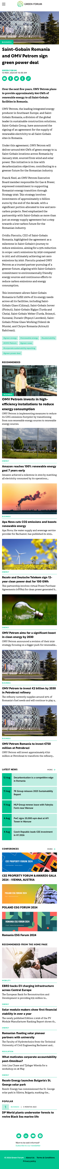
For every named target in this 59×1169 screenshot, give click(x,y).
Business (7, 42)
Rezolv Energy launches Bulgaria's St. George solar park (26, 1082)
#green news (26, 343)
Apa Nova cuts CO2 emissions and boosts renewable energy (29, 524)
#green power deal (12, 353)
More (50, 770)
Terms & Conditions (46, 1158)
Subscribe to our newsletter (28, 1146)
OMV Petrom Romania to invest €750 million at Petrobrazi (26, 746)
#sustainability (48, 338)
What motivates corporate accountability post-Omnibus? (29, 1059)
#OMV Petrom (10, 343)
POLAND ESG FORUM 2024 (20, 907)
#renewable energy (29, 338)
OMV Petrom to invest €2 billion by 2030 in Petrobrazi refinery (29, 690)
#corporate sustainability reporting (19, 348)
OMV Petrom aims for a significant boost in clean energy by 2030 (29, 635)
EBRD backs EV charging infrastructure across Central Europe (28, 988)
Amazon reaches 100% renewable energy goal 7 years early (29, 468)
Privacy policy (29, 1161)
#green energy (10, 338)
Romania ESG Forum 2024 (19, 935)
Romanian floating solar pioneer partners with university (23, 1035)
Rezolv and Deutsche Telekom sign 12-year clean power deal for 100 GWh (27, 579)
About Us (30, 1158)
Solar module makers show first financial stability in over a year (29, 1012)
